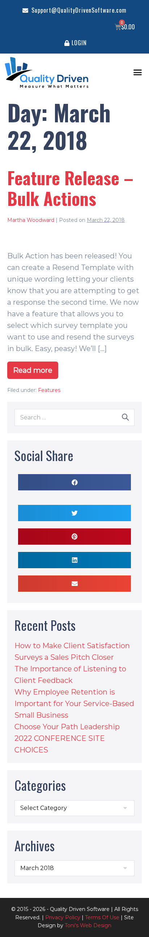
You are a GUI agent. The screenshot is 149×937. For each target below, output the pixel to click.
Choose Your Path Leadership (67, 726)
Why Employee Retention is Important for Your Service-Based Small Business (74, 703)
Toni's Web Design (88, 925)
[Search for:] (74, 417)
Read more (35, 368)
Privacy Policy (62, 917)
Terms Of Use (102, 917)
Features (49, 390)
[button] (138, 72)
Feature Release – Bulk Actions (70, 188)
